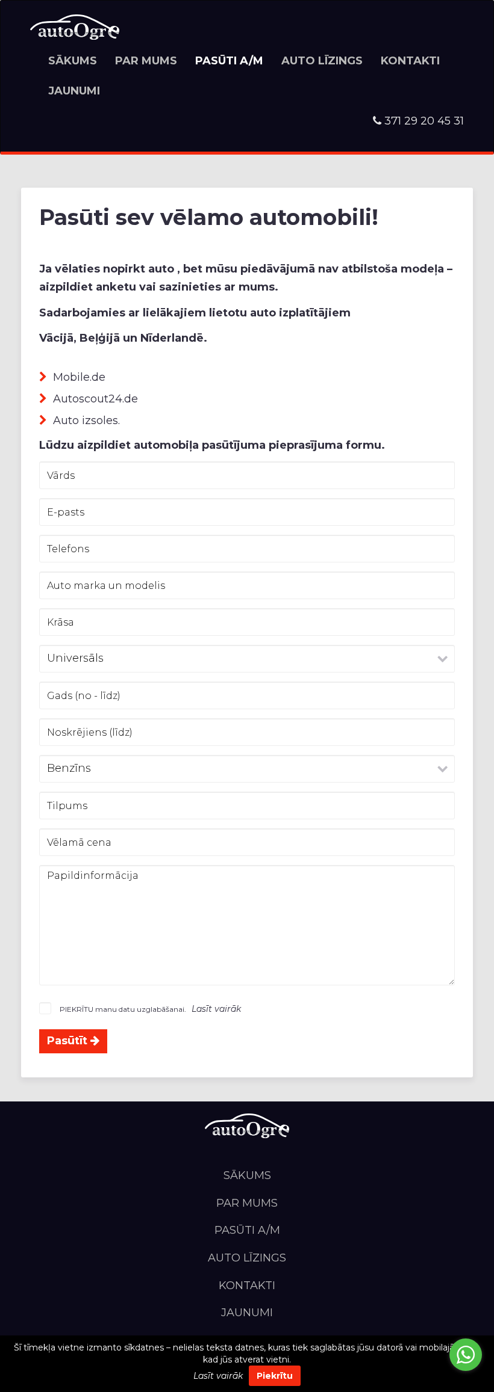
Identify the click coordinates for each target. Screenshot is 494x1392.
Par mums (146, 60)
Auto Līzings (322, 60)
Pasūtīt (68, 1040)
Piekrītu (275, 1375)
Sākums (72, 60)
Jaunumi (74, 90)
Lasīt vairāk (218, 1375)
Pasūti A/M (229, 60)
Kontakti (410, 60)
